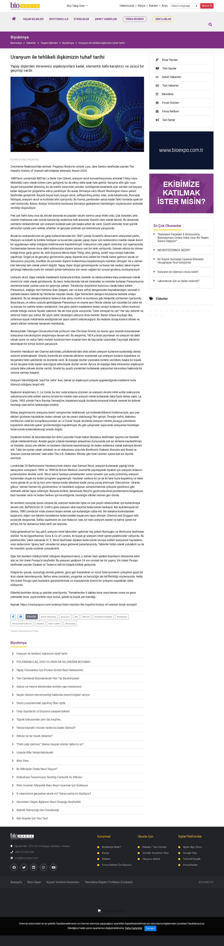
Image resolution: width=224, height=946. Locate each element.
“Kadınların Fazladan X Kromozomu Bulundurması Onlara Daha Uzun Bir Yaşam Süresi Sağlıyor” (183, 238)
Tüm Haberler (170, 85)
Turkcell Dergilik (192, 858)
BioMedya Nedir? (111, 847)
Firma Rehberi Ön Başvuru (117, 864)
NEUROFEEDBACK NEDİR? (174, 250)
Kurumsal (103, 836)
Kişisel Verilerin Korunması (62, 882)
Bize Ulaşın (34, 882)
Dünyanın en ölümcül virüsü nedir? (178, 272)
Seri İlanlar (168, 120)
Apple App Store (192, 847)
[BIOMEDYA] (25, 5)
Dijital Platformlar (190, 836)
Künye (141, 5)
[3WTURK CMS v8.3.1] (112, 911)
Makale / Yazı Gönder (154, 847)
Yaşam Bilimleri (49, 43)
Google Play (190, 853)
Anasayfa (16, 882)
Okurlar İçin (145, 836)
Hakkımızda (127, 5)
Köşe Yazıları (170, 60)
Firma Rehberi (170, 111)
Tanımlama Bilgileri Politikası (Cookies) (108, 882)
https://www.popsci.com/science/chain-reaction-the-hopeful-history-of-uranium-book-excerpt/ (78, 604)
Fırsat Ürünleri (170, 102)
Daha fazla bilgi (133, 928)
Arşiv (165, 5)
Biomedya (16, 43)
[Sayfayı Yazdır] (20, 616)
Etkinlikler (168, 94)
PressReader (190, 864)
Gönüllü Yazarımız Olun (155, 853)
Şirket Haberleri (171, 77)
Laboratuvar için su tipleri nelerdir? (179, 281)
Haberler (31, 43)
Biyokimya (68, 43)
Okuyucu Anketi (151, 858)
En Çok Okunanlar (167, 226)
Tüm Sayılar (169, 68)
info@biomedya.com (26, 858)
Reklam (153, 5)
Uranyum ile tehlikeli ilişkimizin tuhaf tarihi (102, 43)
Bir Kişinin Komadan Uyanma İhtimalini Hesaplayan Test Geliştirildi (181, 261)
